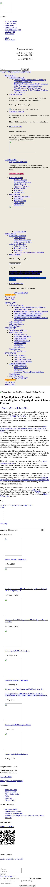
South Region (10, 32)
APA (7, 496)
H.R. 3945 (28, 505)
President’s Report (16, 174)
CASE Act (4, 505)
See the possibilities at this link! (11, 859)
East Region (9, 25)
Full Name (4, 878)
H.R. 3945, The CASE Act (18, 416)
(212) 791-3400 (6, 777)
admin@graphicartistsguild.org (11, 781)
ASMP (37, 492)
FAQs (7, 38)
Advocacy (5, 408)
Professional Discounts (13, 811)
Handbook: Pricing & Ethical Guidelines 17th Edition (24, 816)
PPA (34, 490)
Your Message (27, 881)
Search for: (4, 530)
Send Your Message (28, 886)
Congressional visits (16, 505)
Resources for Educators (14, 813)
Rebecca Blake (22, 408)
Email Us (3, 63)
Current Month (15, 264)
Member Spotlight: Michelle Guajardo (17, 651)
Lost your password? (7, 876)
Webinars (8, 818)
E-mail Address (36, 878)
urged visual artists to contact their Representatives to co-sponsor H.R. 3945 (23, 428)
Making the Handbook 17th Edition (16, 680)
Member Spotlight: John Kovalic (15, 559)
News (12, 408)
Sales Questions (6, 67)
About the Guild (11, 21)
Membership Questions (8, 65)
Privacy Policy (10, 40)
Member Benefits (11, 809)
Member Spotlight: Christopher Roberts (18, 725)
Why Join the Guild (12, 794)
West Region (9, 34)
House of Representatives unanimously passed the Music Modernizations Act (24, 479)
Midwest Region (11, 28)
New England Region (13, 30)
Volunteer (8, 798)
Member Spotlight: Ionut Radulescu (16, 754)
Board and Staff (10, 23)
